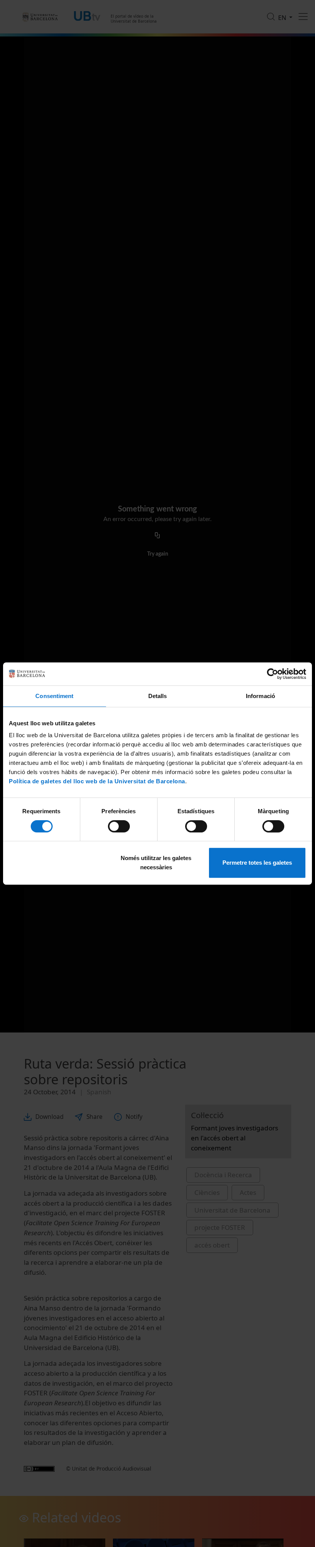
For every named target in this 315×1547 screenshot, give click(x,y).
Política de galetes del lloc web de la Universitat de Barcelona (97, 781)
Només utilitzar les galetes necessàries (156, 862)
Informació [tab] (260, 696)
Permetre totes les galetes (257, 862)
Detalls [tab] (157, 696)
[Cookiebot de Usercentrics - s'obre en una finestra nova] (272, 674)
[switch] (119, 826)
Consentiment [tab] (54, 696)
